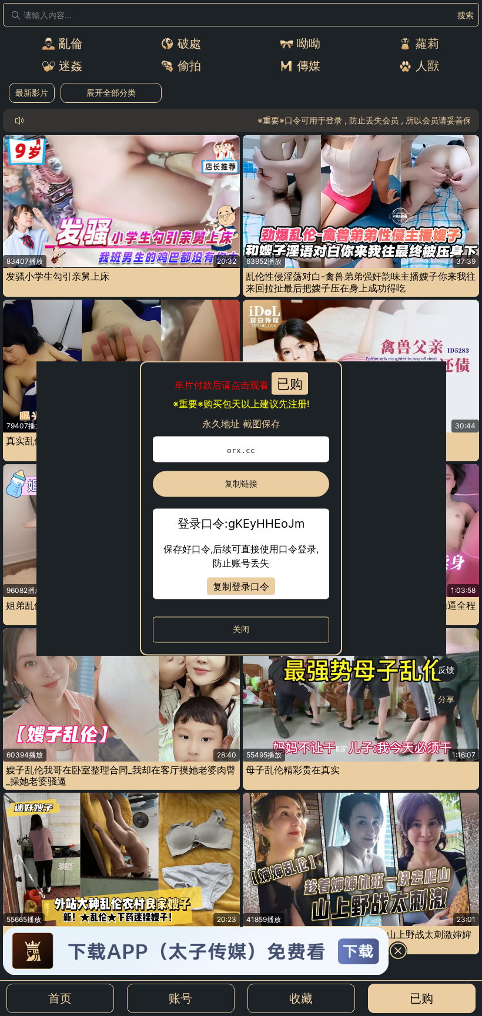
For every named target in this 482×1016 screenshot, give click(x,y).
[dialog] (241, 508)
